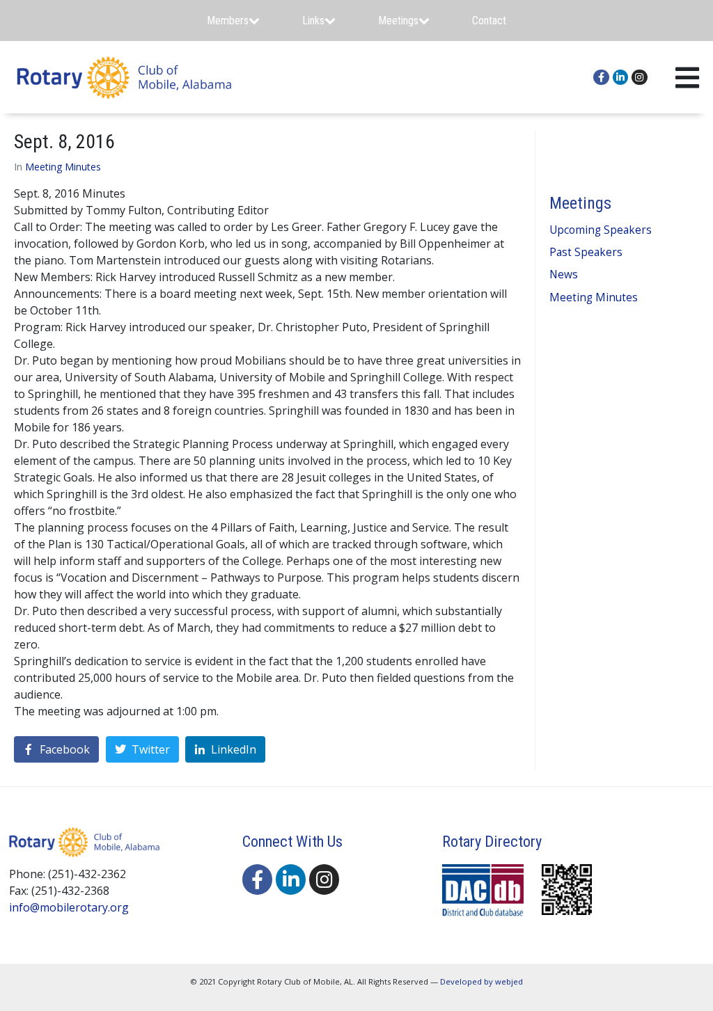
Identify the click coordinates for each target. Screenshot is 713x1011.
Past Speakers (585, 252)
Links (313, 20)
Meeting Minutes (63, 166)
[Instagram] (639, 77)
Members (228, 20)
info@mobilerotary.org (69, 907)
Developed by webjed (481, 981)
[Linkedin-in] (620, 77)
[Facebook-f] (601, 77)
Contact (489, 20)
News (563, 274)
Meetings (398, 20)
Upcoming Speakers (600, 230)
